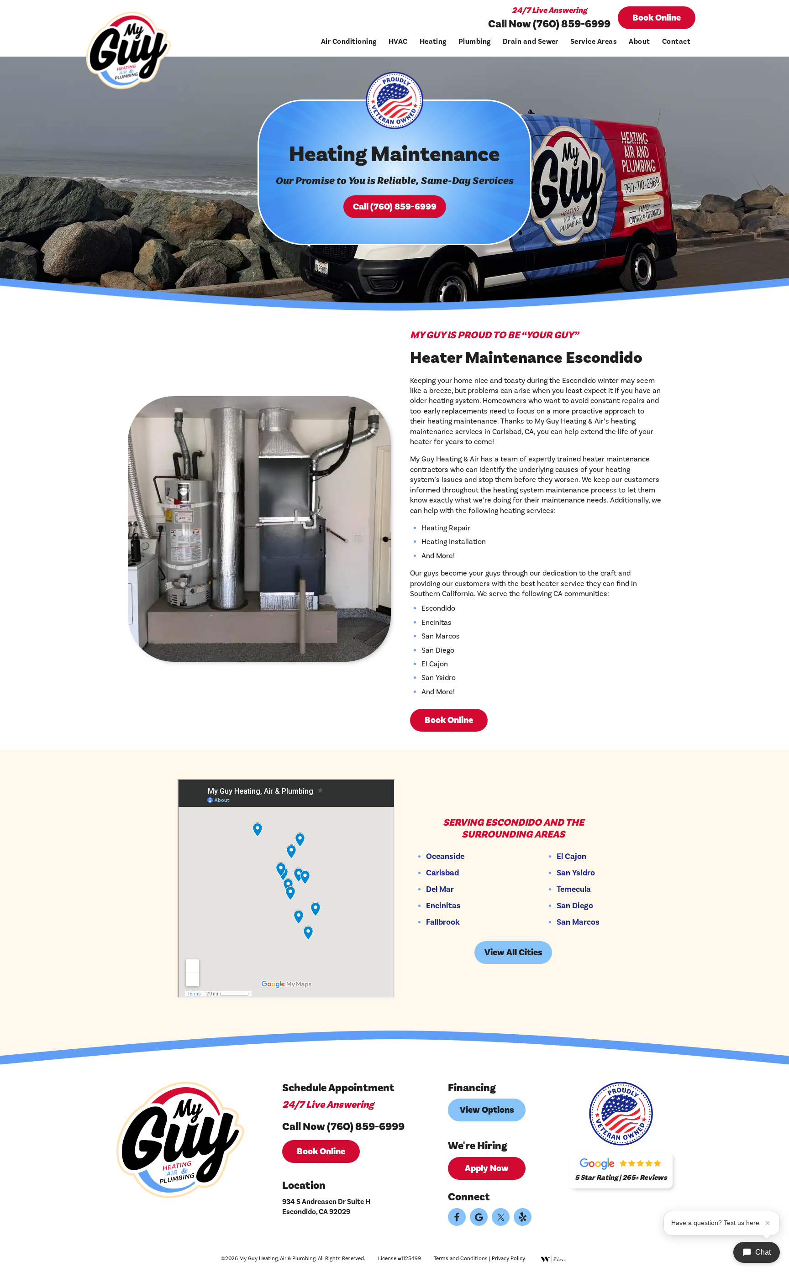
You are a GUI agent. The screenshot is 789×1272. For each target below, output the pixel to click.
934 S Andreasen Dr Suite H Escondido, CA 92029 (326, 1206)
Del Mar (440, 889)
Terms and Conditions (461, 1258)
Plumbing (474, 41)
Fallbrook (443, 922)
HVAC (398, 41)
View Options (487, 1110)
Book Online (656, 18)
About (639, 41)
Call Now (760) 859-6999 (549, 24)
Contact (676, 41)
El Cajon (571, 856)
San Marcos (578, 922)
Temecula (574, 889)
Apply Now (487, 1168)
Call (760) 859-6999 (395, 207)
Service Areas (593, 41)
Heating (433, 41)
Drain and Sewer (530, 41)
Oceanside (445, 856)
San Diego (575, 906)
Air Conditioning (349, 41)
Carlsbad (442, 873)
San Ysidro (576, 873)
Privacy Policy (508, 1258)
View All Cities (513, 952)
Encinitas (443, 906)
